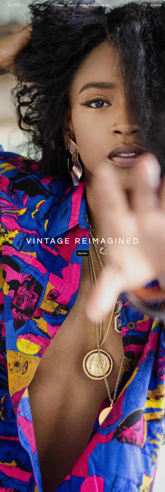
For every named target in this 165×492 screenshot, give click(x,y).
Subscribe (105, 5)
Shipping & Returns (88, 5)
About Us (71, 5)
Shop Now (82, 253)
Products (59, 5)
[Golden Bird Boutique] (16, 5)
